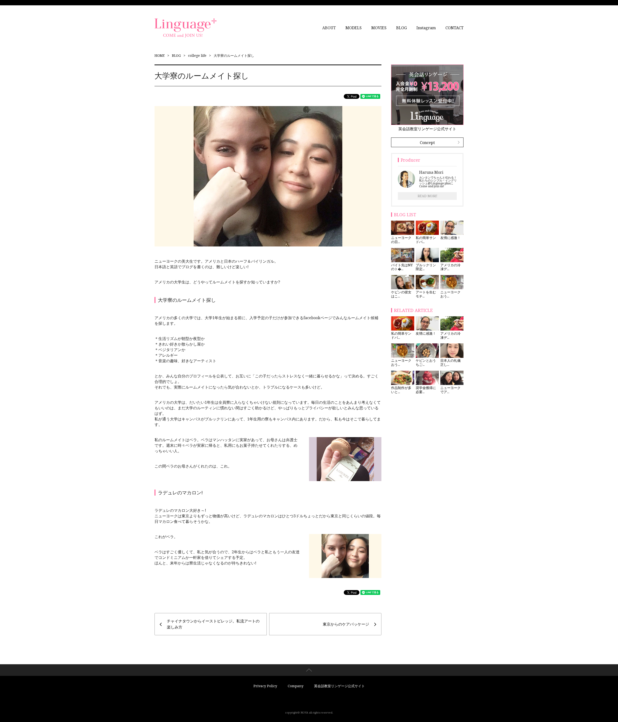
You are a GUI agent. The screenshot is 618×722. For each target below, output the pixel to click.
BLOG (401, 27)
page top (309, 670)
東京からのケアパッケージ (346, 624)
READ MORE (427, 196)
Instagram (426, 27)
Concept (427, 142)
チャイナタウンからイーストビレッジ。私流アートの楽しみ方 (213, 624)
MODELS (353, 27)
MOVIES (378, 27)
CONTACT (454, 27)
